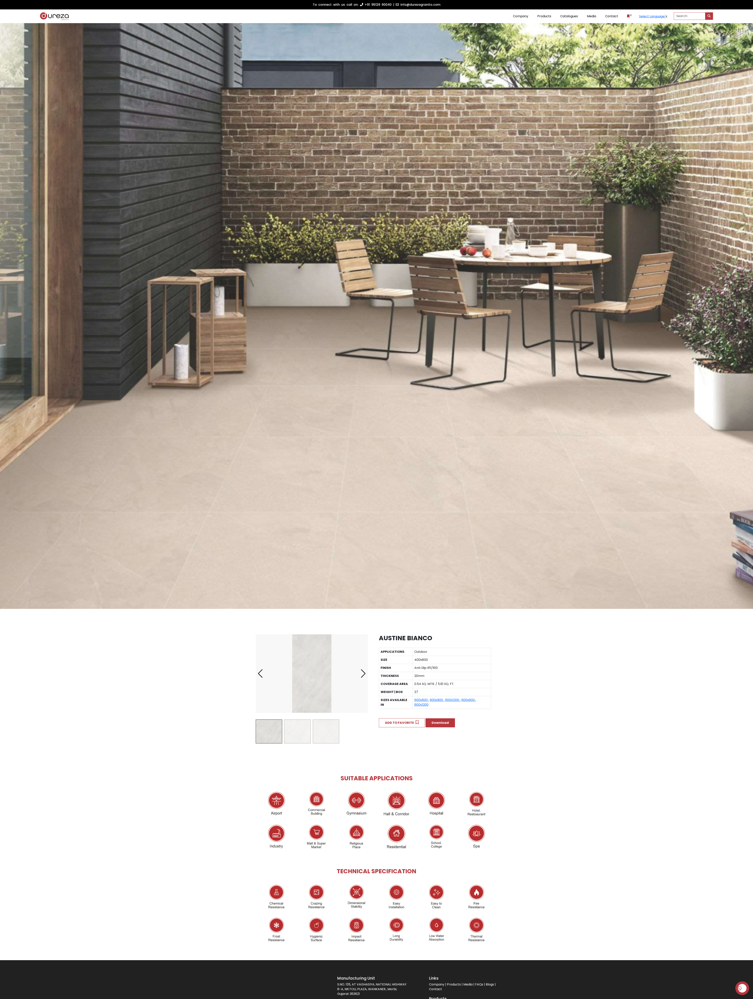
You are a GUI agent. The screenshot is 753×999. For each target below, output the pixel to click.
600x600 (421, 700)
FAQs (479, 984)
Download (440, 722)
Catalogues (569, 16)
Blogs (490, 984)
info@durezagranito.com (419, 4)
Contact (611, 16)
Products (544, 16)
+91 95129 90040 (377, 4)
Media (468, 984)
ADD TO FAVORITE (400, 722)
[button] (363, 673)
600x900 (437, 700)
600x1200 (452, 700)
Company (520, 16)
